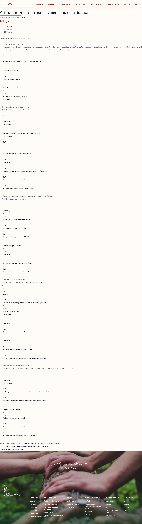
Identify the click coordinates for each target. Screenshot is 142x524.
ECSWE (87, 518)
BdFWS (87, 501)
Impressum (34, 514)
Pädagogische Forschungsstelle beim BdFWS (93, 506)
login (25, 443)
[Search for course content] (22, 17)
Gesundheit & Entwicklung (53, 516)
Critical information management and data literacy (44, 12)
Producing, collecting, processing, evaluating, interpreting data (24, 446)
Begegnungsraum (72, 504)
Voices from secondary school (12, 449)
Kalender (109, 504)
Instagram (33, 510)
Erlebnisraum (71, 501)
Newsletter (34, 507)
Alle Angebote (113, 4)
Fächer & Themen (50, 504)
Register (127, 504)
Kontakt (127, 4)
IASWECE (88, 515)
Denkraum (70, 507)
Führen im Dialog (50, 512)
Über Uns (39, 4)
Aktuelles (51, 4)
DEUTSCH (127, 507)
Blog (107, 507)
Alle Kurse (109, 501)
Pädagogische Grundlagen (53, 501)
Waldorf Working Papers (112, 511)
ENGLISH (127, 510)
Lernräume (80, 4)
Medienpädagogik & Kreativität (51, 508)
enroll (33, 443)
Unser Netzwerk (96, 4)
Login (137, 4)
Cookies (33, 520)
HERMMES (88, 511)
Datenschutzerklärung (36, 517)
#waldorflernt (89, 521)
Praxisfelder (65, 4)
